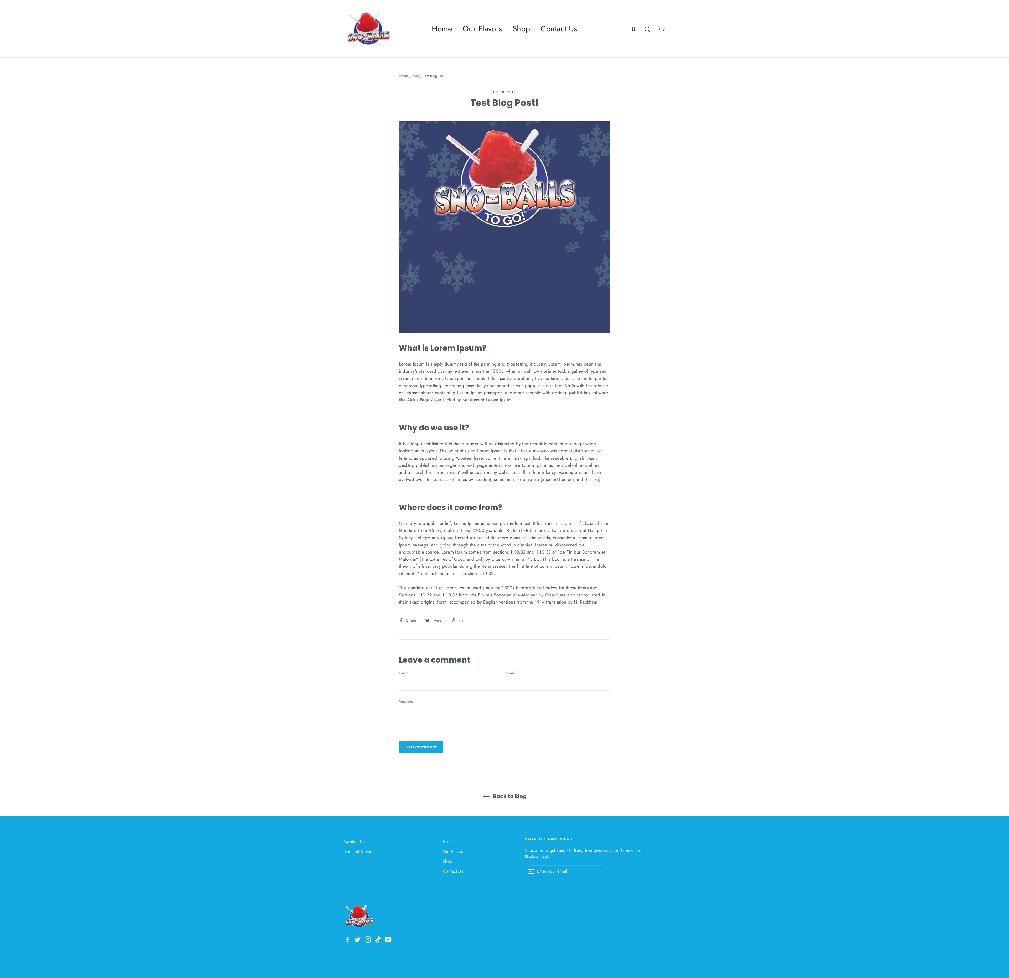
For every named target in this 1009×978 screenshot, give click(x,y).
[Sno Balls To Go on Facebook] (347, 939)
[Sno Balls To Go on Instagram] (368, 939)
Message (406, 701)
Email (510, 673)
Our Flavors (482, 28)
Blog (415, 75)
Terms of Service (359, 851)
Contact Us (558, 28)
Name (404, 673)
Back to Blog (509, 796)
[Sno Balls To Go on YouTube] (388, 939)
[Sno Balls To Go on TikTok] (378, 939)
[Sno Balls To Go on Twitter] (357, 939)
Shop (521, 28)
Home (442, 28)
